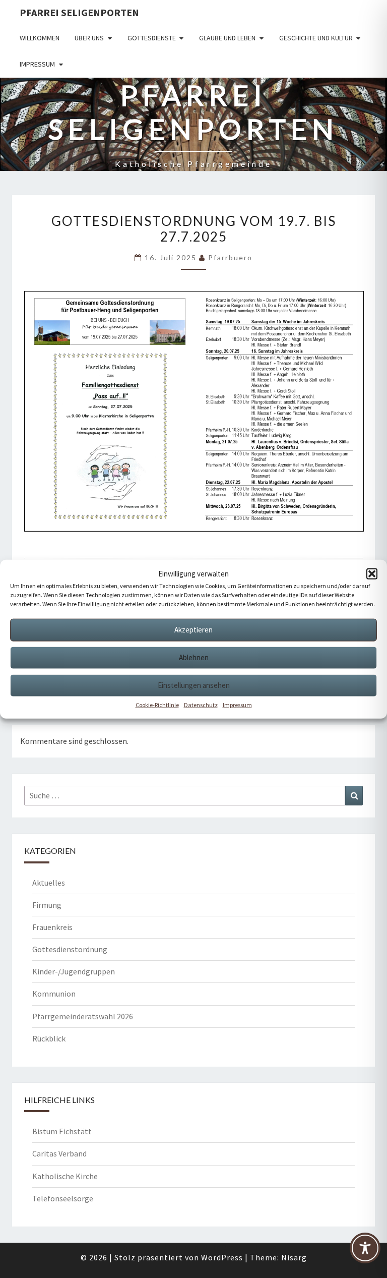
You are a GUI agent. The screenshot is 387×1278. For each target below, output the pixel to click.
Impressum (237, 704)
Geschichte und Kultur (316, 37)
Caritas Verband (59, 1153)
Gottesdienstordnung (69, 949)
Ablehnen (194, 657)
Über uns (89, 37)
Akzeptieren (193, 629)
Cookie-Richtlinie (157, 704)
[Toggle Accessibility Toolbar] (365, 1252)
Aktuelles (48, 883)
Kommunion (54, 994)
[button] (372, 573)
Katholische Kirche (65, 1176)
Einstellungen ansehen (194, 685)
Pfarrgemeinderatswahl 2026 (82, 1016)
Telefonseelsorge (62, 1198)
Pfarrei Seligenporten (79, 12)
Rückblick (49, 1038)
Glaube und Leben (227, 37)
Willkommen (39, 37)
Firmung (46, 905)
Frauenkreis (52, 927)
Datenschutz (201, 704)
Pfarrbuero (230, 257)
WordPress (222, 1257)
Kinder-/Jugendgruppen (73, 971)
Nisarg (294, 1257)
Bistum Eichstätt (62, 1131)
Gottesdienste (151, 37)
